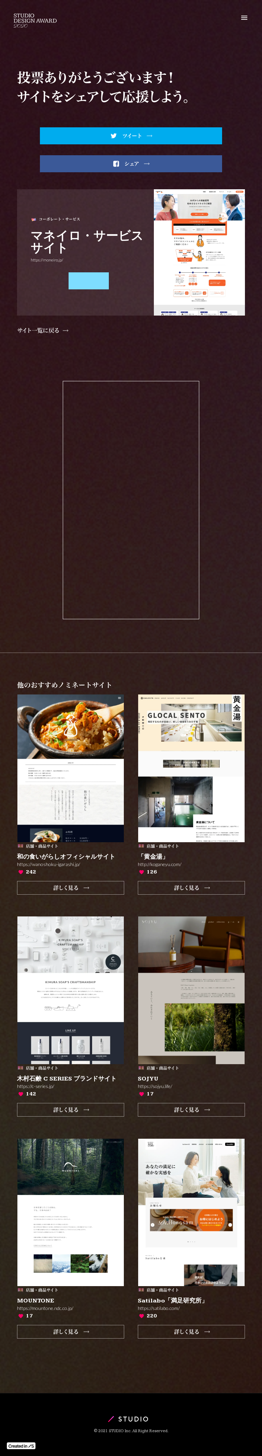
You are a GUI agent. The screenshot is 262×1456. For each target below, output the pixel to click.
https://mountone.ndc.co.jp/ (45, 1308)
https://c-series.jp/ (35, 1086)
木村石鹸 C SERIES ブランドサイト (67, 1078)
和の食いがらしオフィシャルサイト (66, 856)
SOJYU (148, 1078)
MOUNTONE (35, 1300)
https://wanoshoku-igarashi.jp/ (48, 864)
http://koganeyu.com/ (159, 864)
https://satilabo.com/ (159, 1308)
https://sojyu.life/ (155, 1086)
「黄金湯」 (153, 856)
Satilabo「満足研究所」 (173, 1300)
